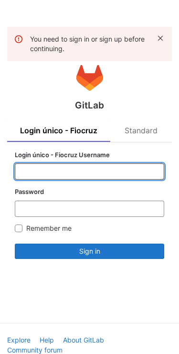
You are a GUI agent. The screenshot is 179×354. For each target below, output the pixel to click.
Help (47, 340)
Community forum (35, 350)
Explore (19, 340)
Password (29, 191)
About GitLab (83, 340)
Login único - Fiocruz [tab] (58, 130)
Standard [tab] (141, 130)
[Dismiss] (160, 38)
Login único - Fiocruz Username (62, 155)
